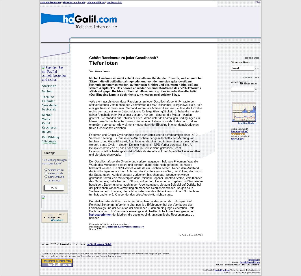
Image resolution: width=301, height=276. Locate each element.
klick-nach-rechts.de (74, 2)
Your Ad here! (237, 139)
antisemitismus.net (50, 2)
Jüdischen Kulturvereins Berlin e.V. (125, 227)
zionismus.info (114, 2)
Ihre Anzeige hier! (239, 131)
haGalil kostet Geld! (99, 244)
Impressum (253, 260)
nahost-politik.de (96, 2)
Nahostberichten (100, 214)
